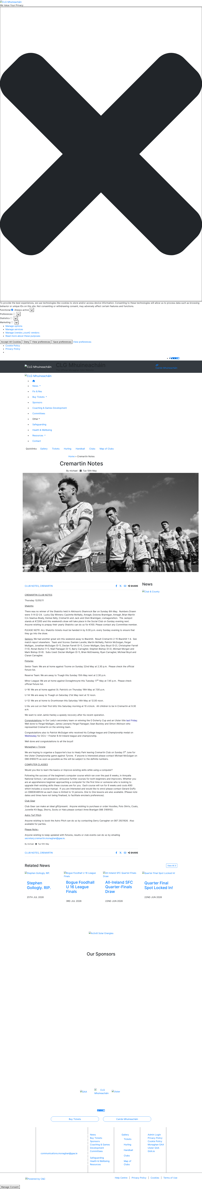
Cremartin (46, 586)
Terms (170, 1177)
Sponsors (37, 402)
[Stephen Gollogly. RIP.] (37, 873)
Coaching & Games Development (49, 408)
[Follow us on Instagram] (176, 358)
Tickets (56, 448)
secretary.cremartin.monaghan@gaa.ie (45, 838)
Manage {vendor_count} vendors (22, 332)
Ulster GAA (153, 1147)
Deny (26, 341)
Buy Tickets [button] (38, 397)
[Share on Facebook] (116, 586)
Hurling (67, 448)
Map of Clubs (107, 448)
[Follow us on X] (174, 358)
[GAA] (83, 1091)
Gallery (44, 448)
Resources (95, 1164)
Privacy (139, 1177)
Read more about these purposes (22, 336)
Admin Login (154, 1134)
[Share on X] (121, 586)
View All (171, 865)
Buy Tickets (75, 1119)
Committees (38, 413)
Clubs (92, 448)
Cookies (155, 1177)
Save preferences (62, 341)
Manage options (13, 326)
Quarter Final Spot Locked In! (158, 885)
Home (71, 456)
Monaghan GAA (156, 1144)
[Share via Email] (125, 586)
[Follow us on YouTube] (178, 358)
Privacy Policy (12, 348)
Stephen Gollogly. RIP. (39, 885)
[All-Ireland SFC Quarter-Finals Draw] (120, 874)
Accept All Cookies (11, 341)
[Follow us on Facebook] (173, 358)
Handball (80, 448)
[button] (101, 154)
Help (121, 1177)
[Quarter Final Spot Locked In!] (158, 873)
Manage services (14, 329)
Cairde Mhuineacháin (166, 367)
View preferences (41, 341)
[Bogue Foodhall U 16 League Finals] (81, 874)
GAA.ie (151, 1151)
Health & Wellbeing (42, 430)
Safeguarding (39, 424)
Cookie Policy (12, 345)
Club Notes (32, 586)
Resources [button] (38, 435)
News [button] (35, 385)
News (93, 1134)
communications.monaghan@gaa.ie (59, 1153)
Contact (36, 441)
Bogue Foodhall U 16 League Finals (80, 887)
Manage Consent (10, 1187)
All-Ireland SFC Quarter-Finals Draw (119, 887)
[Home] (103, 381)
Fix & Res (37, 391)
